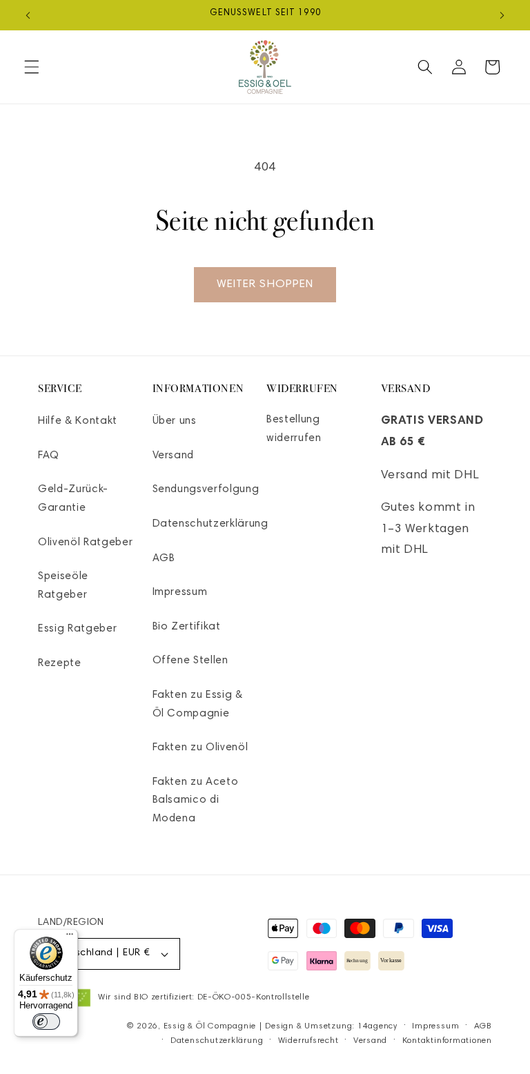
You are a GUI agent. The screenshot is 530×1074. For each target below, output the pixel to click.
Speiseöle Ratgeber (63, 586)
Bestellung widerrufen (294, 429)
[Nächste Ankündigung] (502, 15)
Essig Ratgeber (77, 629)
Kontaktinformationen (447, 1041)
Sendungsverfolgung (206, 490)
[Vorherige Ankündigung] (28, 15)
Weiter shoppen (265, 284)
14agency (377, 1026)
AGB (164, 559)
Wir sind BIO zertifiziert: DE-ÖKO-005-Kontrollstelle (203, 997)
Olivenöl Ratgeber (85, 543)
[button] (31, 67)
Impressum (180, 592)
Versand (174, 456)
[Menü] (69, 937)
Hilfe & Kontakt (77, 421)
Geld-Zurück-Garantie (73, 499)
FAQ (48, 456)
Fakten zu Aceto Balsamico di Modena (196, 800)
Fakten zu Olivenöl (200, 748)
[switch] (46, 1021)
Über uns (175, 421)
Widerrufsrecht (308, 1041)
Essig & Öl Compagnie (210, 1026)
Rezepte (59, 663)
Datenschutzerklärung (210, 524)
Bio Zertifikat (187, 627)
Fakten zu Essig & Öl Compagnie (198, 704)
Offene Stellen (190, 661)
